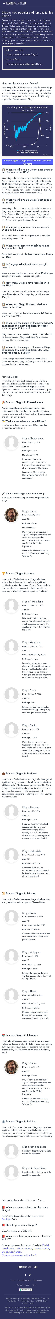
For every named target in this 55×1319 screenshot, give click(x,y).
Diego (5, 1252)
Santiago (6, 1219)
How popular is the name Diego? (22, 54)
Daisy (12, 1252)
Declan (45, 1248)
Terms (34, 1285)
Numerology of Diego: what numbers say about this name (27, 162)
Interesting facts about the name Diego (24, 64)
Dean (18, 1252)
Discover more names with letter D (19, 1255)
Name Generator (24, 1280)
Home (13, 1280)
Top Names (37, 1280)
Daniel (45, 1245)
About (27, 1285)
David (5, 1248)
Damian (37, 1248)
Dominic (28, 1248)
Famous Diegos (14, 59)
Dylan (11, 1248)
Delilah (19, 1248)
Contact (19, 1285)
